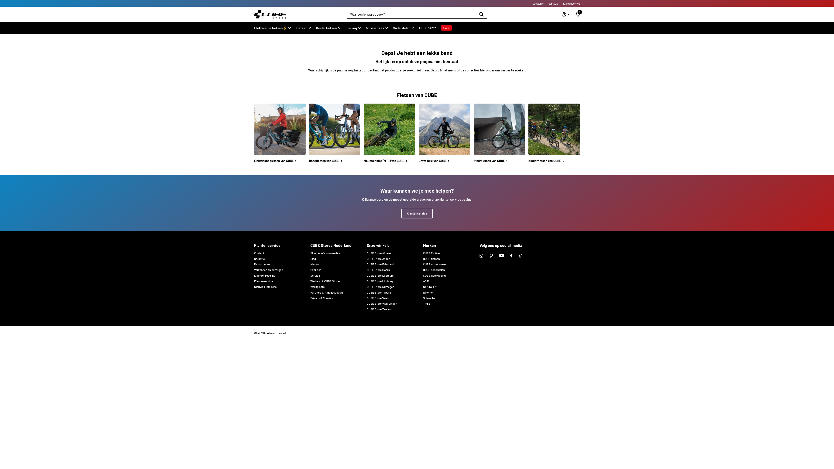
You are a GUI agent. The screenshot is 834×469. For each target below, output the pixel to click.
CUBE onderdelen (434, 270)
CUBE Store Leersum (380, 275)
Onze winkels (378, 245)
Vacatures (538, 3)
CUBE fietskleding (434, 275)
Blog (313, 259)
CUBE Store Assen (378, 259)
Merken (429, 245)
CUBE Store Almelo (379, 253)
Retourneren (262, 264)
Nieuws (315, 264)
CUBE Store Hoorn (378, 270)
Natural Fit (430, 287)
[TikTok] (520, 256)
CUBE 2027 (427, 28)
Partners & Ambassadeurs (327, 292)
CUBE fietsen (431, 259)
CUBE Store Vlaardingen (382, 303)
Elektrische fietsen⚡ (270, 28)
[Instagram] (481, 256)
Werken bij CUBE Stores (325, 281)
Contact (259, 253)
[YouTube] (501, 255)
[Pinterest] (491, 256)
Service (315, 275)
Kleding (351, 28)
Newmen (428, 292)
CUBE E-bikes (431, 253)
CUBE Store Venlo (378, 298)
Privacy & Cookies (321, 298)
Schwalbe (429, 298)
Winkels (553, 3)
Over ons (315, 270)
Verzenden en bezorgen (268, 270)
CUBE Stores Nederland (330, 245)
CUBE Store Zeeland (379, 309)
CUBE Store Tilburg (379, 292)
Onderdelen (401, 28)
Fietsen (301, 28)
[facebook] (511, 255)
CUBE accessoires (434, 264)
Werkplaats (317, 287)
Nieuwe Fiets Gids (265, 287)
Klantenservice (571, 3)
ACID (426, 281)
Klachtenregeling (264, 275)
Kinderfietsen (326, 28)
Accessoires (375, 28)
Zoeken (481, 14)
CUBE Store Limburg (380, 281)
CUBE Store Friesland (380, 264)
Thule (426, 303)
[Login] (565, 14)
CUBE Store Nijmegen (380, 287)
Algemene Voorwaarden (325, 253)
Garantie (259, 259)
